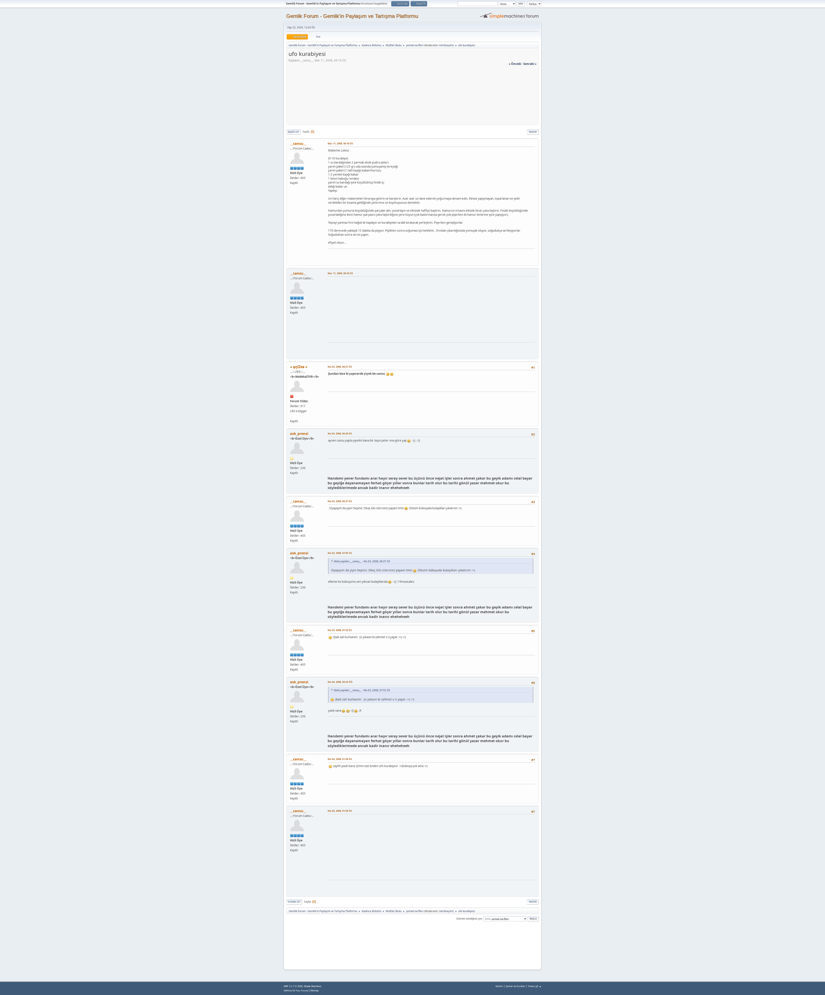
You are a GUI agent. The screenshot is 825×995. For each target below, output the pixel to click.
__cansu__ (298, 143)
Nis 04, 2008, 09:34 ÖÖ (340, 681)
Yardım (499, 986)
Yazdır (533, 131)
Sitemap (314, 990)
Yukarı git (294, 901)
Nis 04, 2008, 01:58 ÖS (340, 759)
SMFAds (288, 990)
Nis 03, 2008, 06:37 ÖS (340, 501)
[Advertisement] (412, 96)
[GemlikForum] (291, 416)
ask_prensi (299, 433)
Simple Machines (312, 986)
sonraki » (529, 64)
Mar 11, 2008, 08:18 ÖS (340, 143)
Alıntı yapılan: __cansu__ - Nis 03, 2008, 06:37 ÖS (362, 561)
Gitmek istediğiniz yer (469, 918)
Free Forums (302, 990)
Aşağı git (293, 131)
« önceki (515, 64)
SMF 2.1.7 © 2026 (293, 986)
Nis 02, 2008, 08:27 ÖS (340, 366)
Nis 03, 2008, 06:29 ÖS (340, 433)
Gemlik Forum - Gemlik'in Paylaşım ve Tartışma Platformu (352, 16)
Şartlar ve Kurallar (515, 986)
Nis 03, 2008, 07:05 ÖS (340, 553)
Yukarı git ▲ (534, 986)
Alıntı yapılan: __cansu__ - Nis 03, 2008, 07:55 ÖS (362, 690)
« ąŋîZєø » (298, 366)
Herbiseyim (446, 45)
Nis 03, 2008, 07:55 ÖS (340, 630)
